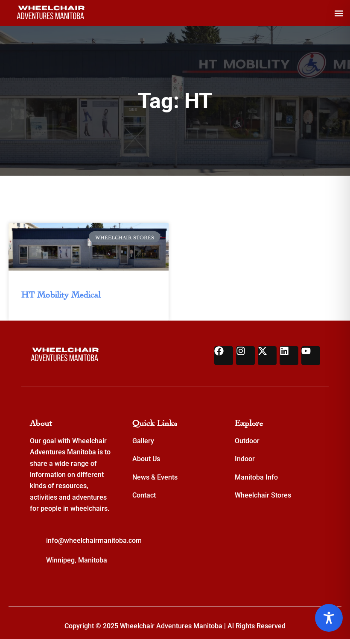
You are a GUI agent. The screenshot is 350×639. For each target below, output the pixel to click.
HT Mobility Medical (61, 293)
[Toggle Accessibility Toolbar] (329, 618)
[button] (339, 13)
